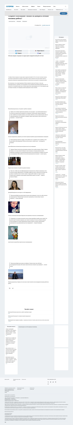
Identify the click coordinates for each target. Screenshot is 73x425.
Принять (63, 13)
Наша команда (19, 389)
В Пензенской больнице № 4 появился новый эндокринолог (19, 317)
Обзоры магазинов (47, 6)
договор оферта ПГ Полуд (8, 413)
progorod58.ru (20, 404)
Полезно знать (24, 379)
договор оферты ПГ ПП (8, 414)
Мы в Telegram (42, 9)
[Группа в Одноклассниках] (50, 382)
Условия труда (32, 389)
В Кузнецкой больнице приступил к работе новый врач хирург (20, 313)
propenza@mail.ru (17, 397)
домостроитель (12, 21)
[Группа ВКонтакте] (18, 51)
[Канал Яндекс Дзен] (55, 382)
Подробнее (30, 416)
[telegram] (13, 288)
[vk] (10, 288)
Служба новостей (46, 25)
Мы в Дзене (23, 9)
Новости (17, 6)
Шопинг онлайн (7, 379)
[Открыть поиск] (66, 6)
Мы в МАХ (16, 9)
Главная (6, 392)
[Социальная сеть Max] (39, 53)
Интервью (19, 21)
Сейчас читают (25, 6)
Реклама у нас (50, 9)
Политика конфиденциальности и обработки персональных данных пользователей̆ (9, 390)
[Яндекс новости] (39, 51)
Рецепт (38, 6)
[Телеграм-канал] (18, 53)
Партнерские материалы (32, 9)
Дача (54, 6)
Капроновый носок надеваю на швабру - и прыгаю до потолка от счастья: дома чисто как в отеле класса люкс (28, 321)
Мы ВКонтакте (8, 9)
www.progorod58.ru (20, 409)
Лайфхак (33, 6)
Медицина (24, 21)
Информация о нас (59, 9)
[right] (67, 9)
